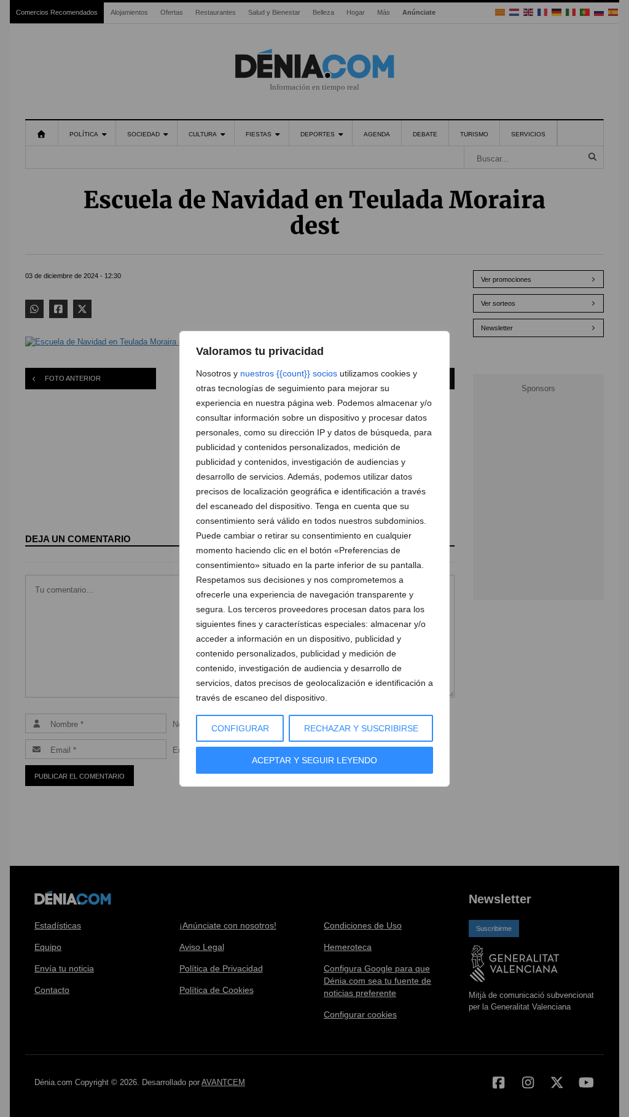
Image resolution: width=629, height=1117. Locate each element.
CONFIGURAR (240, 728)
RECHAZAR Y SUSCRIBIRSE (361, 728)
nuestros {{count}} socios (288, 373)
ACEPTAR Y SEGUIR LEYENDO (314, 760)
